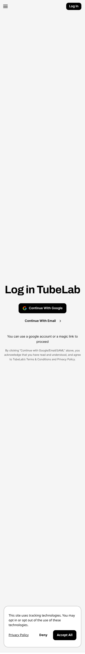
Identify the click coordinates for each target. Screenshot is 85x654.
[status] (42, 626)
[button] (4, 6)
